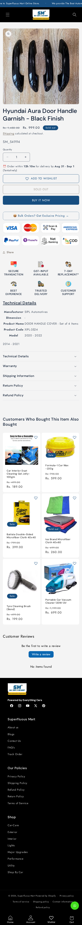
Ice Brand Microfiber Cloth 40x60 (58, 541)
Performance (15, 859)
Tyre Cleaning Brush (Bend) (19, 608)
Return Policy (16, 796)
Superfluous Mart (26, 895)
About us (13, 727)
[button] (7, 14)
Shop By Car (15, 872)
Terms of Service (18, 803)
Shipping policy (41, 901)
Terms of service (21, 901)
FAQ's (11, 747)
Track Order (15, 754)
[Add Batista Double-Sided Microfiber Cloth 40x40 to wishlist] (36, 498)
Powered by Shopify (46, 895)
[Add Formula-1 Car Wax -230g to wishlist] (74, 437)
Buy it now (41, 200)
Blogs (11, 734)
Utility (11, 865)
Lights (11, 845)
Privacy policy (67, 895)
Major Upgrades (18, 852)
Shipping (8, 133)
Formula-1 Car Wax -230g (57, 467)
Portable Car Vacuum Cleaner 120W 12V (58, 601)
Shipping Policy (17, 783)
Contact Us (14, 741)
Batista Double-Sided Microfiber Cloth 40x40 (21, 536)
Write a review (41, 654)
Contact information (63, 901)
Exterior (12, 832)
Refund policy (43, 907)
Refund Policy (16, 790)
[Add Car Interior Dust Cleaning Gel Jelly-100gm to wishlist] (36, 437)
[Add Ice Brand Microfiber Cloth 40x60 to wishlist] (74, 498)
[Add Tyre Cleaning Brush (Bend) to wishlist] (36, 563)
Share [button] (10, 252)
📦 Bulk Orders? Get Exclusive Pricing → (41, 216)
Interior (12, 839)
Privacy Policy (16, 776)
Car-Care (13, 825)
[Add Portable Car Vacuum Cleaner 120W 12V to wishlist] (74, 563)
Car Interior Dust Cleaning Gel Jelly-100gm (18, 474)
